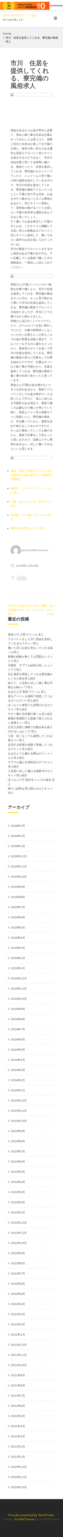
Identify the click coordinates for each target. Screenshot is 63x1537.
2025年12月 (19, 856)
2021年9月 (18, 1375)
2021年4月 (18, 1426)
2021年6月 (18, 1406)
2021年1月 (18, 1456)
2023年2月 (18, 1202)
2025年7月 (18, 907)
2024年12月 (19, 978)
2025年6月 (18, 917)
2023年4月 (18, 1182)
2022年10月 (19, 1243)
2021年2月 (18, 1446)
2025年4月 (18, 937)
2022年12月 (19, 1222)
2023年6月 (18, 1161)
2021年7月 (18, 1395)
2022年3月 (18, 1314)
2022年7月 (18, 1273)
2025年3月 (18, 948)
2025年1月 (18, 968)
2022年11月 (19, 1233)
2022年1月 (18, 1334)
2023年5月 (18, 1171)
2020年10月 (19, 1487)
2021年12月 (19, 1344)
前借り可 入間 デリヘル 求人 (26, 634)
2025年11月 (19, 866)
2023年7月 (18, 1151)
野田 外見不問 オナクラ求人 (28, 528)
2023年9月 (18, 1131)
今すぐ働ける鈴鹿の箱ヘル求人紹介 (30, 714)
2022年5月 (18, 1294)
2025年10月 (19, 876)
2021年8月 (18, 1385)
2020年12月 (19, 1467)
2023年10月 (19, 1121)
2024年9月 (18, 1009)
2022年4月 (18, 1304)
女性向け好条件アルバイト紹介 (20, 15)
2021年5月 (18, 1416)
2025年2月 (18, 958)
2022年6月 (18, 1283)
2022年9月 (18, 1253)
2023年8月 (18, 1141)
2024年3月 (18, 1070)
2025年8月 (18, 897)
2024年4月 (18, 1060)
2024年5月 (18, 1049)
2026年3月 (18, 825)
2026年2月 (18, 836)
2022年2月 (18, 1324)
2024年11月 (19, 988)
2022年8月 (18, 1263)
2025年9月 (18, 887)
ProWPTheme (24, 1519)
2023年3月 (18, 1192)
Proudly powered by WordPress (31, 1515)
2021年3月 (18, 1436)
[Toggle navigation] (55, 19)
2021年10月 (19, 1365)
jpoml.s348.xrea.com (35, 550)
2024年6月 (18, 1039)
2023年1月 (18, 1212)
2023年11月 (19, 1110)
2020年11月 (19, 1477)
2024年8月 (18, 1019)
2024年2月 (18, 1080)
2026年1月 (18, 846)
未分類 (22, 578)
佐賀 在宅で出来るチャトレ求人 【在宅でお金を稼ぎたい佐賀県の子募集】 (32, 475)
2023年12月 (19, 1100)
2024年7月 (18, 1029)
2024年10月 (19, 998)
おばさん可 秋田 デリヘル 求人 (27, 691)
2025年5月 (18, 927)
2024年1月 (18, 1090)
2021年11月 (19, 1355)
